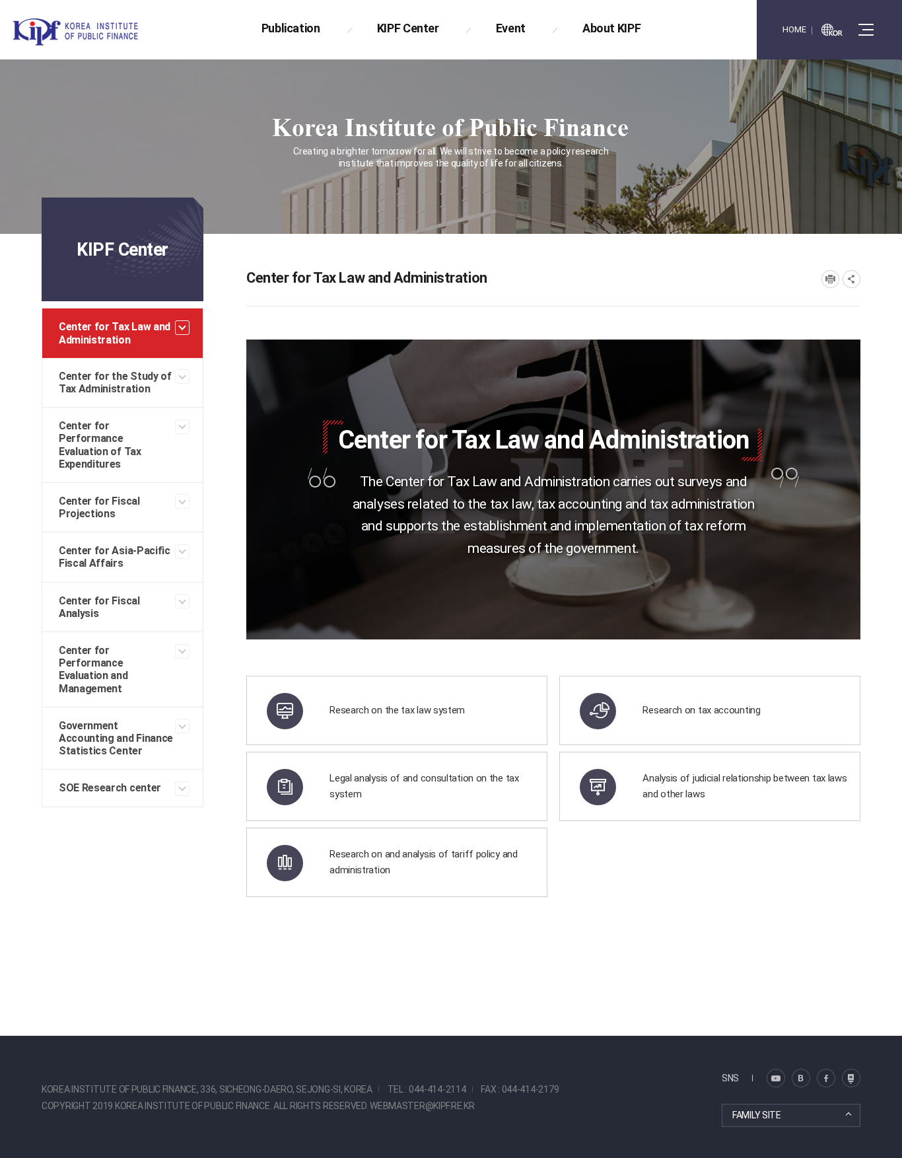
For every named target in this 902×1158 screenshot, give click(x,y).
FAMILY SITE (756, 1115)
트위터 (801, 1078)
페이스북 (826, 1078)
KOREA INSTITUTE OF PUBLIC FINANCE (91, 32)
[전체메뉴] (866, 29)
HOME (794, 29)
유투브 (851, 1078)
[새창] (832, 29)
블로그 (776, 1078)
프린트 (830, 279)
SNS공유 (851, 279)
